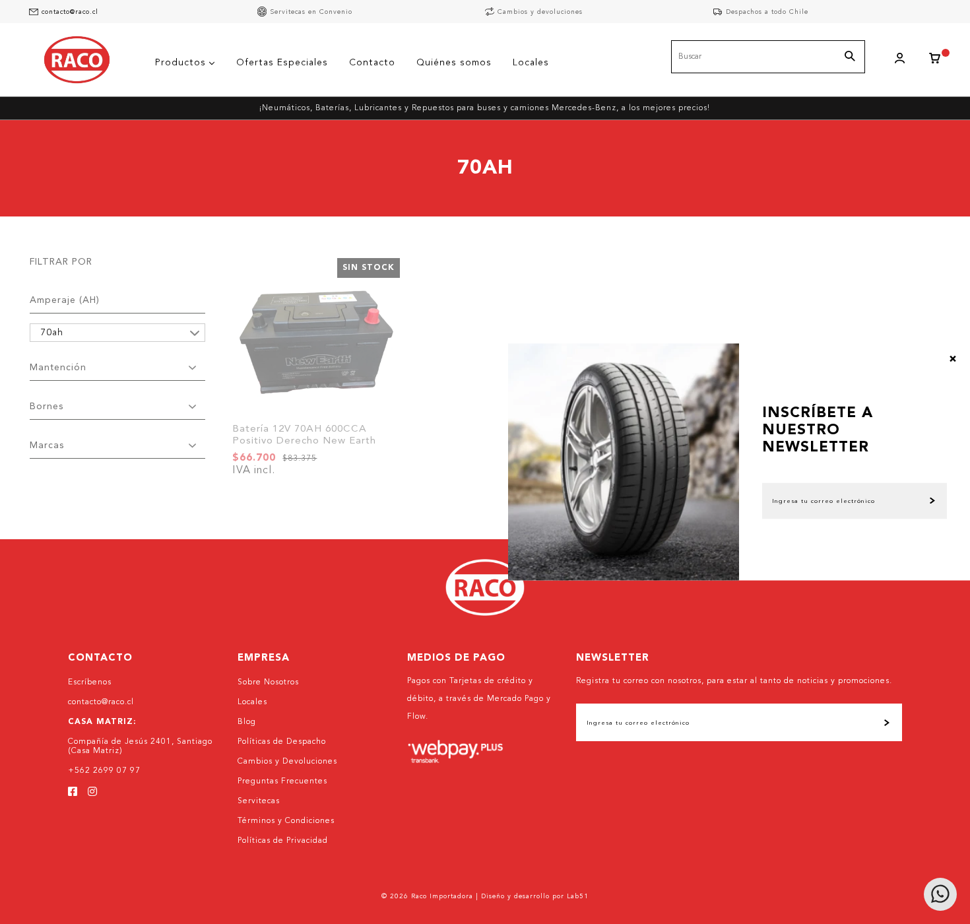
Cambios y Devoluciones (287, 762)
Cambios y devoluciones (540, 12)
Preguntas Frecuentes (282, 781)
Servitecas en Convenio (311, 12)
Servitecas (259, 801)
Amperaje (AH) (65, 300)
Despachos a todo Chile (767, 12)
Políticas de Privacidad (283, 841)
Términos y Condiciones (286, 821)
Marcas (47, 445)
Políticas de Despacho (282, 742)
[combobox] (768, 57)
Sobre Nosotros (268, 682)
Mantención (58, 367)
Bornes (46, 406)
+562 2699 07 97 (104, 771)
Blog (247, 722)
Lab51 (578, 896)
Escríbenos (90, 682)
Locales (252, 702)
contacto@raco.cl (70, 12)
